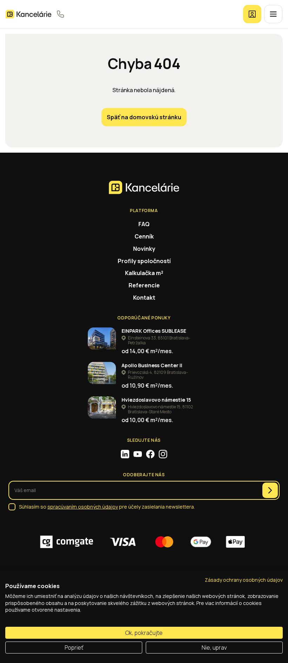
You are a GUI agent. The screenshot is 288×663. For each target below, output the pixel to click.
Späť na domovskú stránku (144, 117)
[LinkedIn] (125, 454)
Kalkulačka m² (144, 273)
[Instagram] (163, 454)
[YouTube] (137, 454)
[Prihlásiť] (252, 14)
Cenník (144, 236)
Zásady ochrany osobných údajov (244, 579)
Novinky (144, 249)
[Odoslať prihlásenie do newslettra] (270, 490)
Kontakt (144, 297)
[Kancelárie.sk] (28, 14)
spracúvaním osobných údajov (82, 506)
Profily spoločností (144, 261)
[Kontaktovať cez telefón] (60, 14)
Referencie (144, 285)
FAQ (144, 224)
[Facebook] (150, 454)
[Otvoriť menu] (273, 14)
